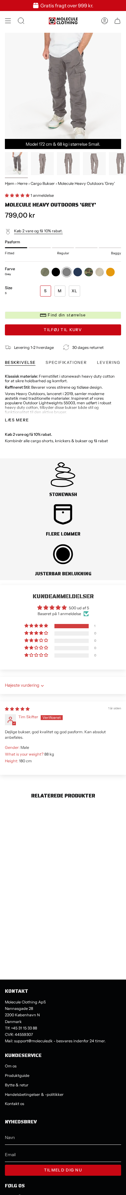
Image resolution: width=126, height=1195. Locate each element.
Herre (22, 183)
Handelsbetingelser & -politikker (34, 1094)
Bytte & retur (16, 1085)
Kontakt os (14, 1103)
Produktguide (17, 1075)
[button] (18, 195)
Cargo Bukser (43, 183)
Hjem (9, 183)
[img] (17, 709)
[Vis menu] (8, 21)
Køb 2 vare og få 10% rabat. (38, 231)
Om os (11, 1066)
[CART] (117, 21)
